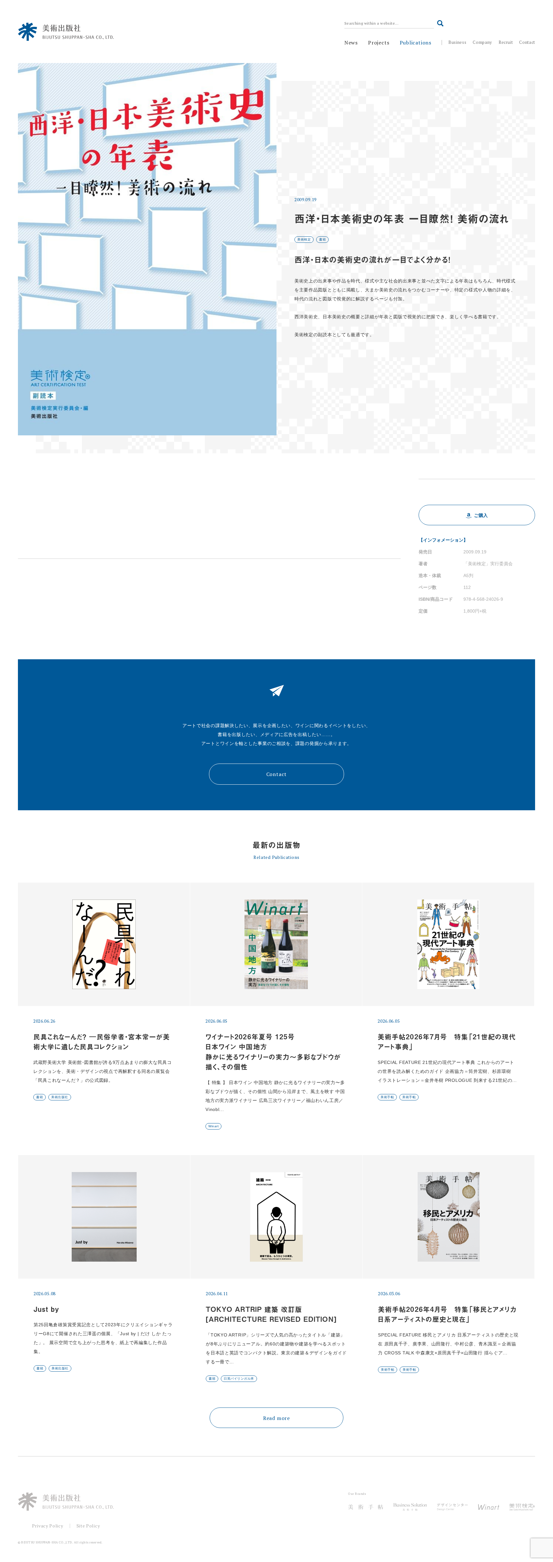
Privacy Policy (47, 1526)
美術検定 (304, 239)
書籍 (322, 239)
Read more (276, 1418)
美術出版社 (59, 1097)
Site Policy (88, 1526)
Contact (527, 42)
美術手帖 (387, 1097)
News (351, 42)
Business (457, 42)
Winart (213, 1126)
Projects (378, 42)
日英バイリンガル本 (239, 1378)
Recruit (506, 42)
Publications (416, 42)
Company (482, 42)
